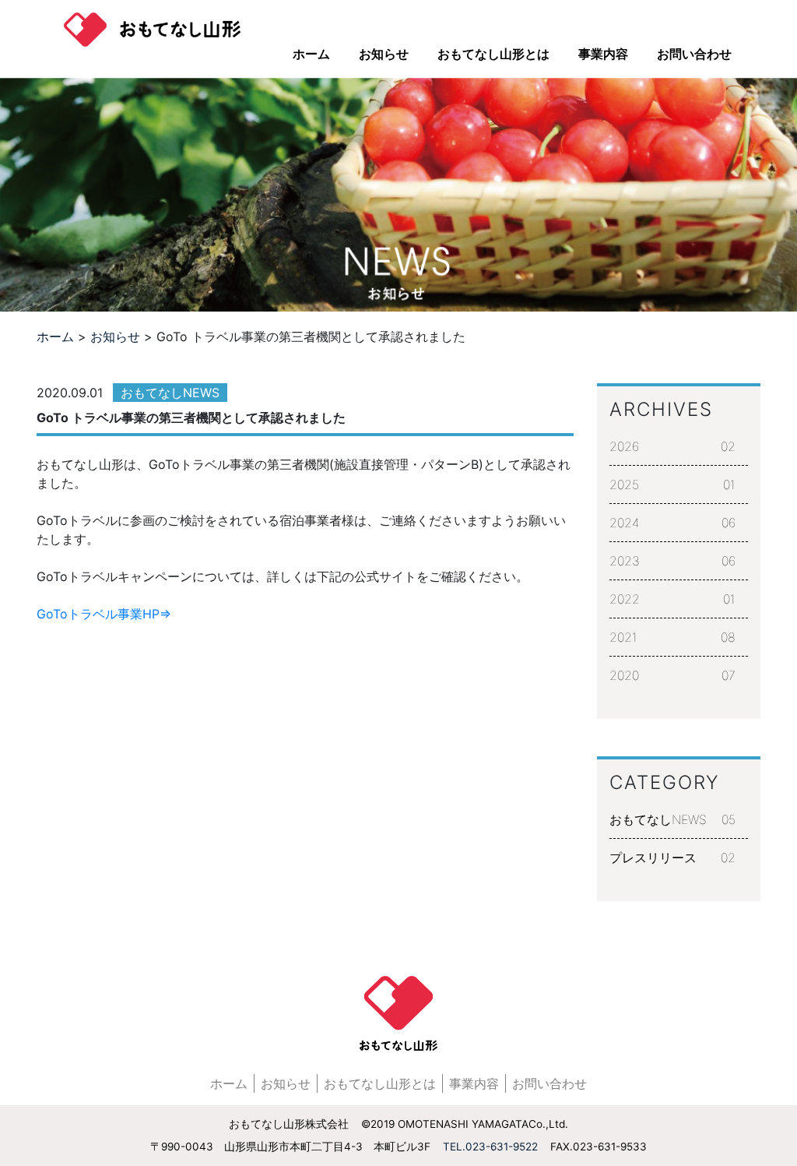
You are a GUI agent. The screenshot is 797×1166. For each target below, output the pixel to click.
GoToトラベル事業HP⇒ (104, 614)
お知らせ (384, 54)
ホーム (311, 54)
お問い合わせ (694, 54)
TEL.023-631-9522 (490, 1146)
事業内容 (603, 54)
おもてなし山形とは (493, 54)
